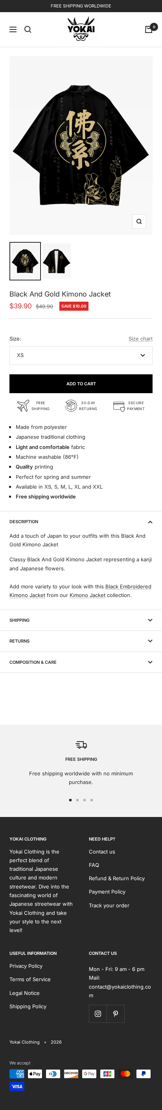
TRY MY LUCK (81, 1054)
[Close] (147, 967)
